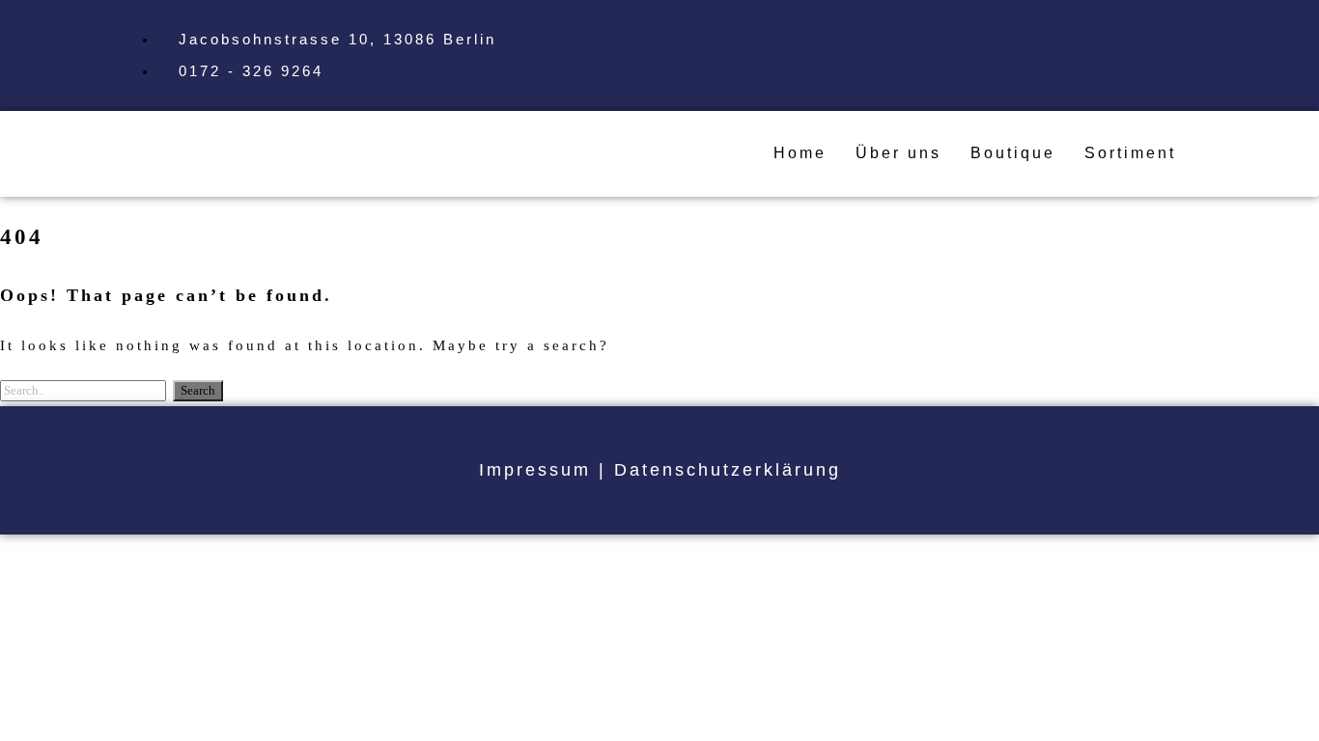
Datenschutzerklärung (727, 470)
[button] (1135, 153)
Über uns (898, 153)
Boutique (1012, 153)
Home (800, 153)
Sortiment (1130, 153)
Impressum (535, 470)
